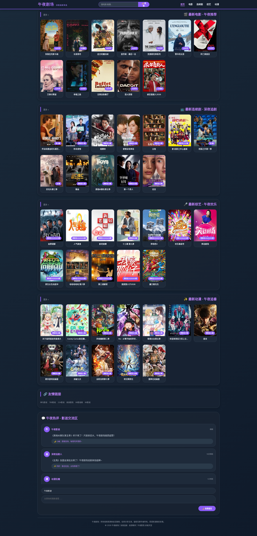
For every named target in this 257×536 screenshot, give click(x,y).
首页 (182, 4)
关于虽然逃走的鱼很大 (51, 339)
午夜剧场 (52, 4)
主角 (154, 149)
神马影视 (43, 402)
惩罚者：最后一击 (128, 54)
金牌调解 (52, 244)
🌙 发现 (143, 4)
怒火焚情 (128, 94)
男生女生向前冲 (51, 284)
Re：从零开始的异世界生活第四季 (132, 339)
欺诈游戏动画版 (51, 379)
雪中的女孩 (179, 54)
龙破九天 (77, 379)
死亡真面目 (205, 54)
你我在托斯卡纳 (51, 54)
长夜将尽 (77, 54)
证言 (154, 189)
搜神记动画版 (154, 379)
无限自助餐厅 (103, 94)
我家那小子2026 (128, 284)
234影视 (61, 402)
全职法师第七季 (102, 379)
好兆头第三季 (51, 189)
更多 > (46, 15)
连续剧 (199, 4)
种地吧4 (154, 244)
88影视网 (79, 402)
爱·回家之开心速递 (179, 149)
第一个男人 (128, 189)
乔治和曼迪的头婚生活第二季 (54, 149)
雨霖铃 (103, 149)
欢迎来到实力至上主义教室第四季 (184, 339)
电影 (190, 4)
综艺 (209, 4)
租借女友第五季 (154, 339)
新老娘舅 (103, 244)
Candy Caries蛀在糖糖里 (77, 339)
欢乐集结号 (179, 244)
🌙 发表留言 (207, 509)
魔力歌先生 (154, 284)
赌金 (77, 189)
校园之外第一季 (205, 149)
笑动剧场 (205, 244)
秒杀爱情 (77, 149)
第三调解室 (103, 284)
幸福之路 (77, 94)
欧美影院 (70, 402)
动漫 (217, 4)
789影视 (52, 402)
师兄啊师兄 (128, 379)
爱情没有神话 (128, 149)
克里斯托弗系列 (154, 54)
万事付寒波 (51, 94)
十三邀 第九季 (128, 244)
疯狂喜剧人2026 (154, 94)
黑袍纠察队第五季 (102, 189)
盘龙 (205, 339)
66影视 (87, 402)
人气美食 (77, 244)
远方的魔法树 (103, 54)
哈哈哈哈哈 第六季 (77, 284)
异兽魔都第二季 (102, 339)
